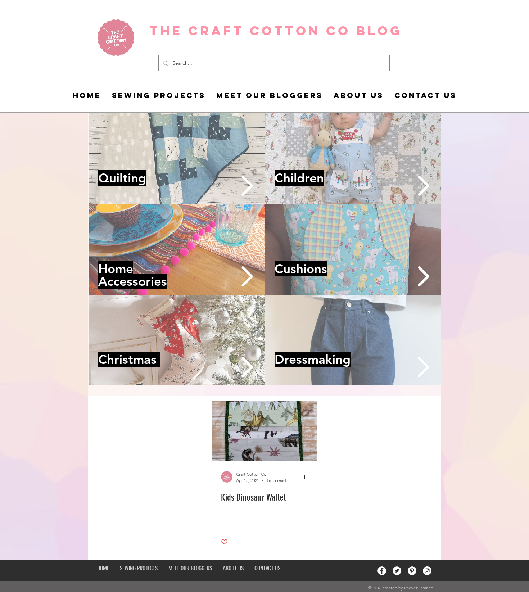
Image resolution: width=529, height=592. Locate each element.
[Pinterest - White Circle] (412, 570)
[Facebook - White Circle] (381, 570)
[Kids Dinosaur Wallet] (264, 431)
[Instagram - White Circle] (427, 570)
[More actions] (307, 477)
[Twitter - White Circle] (397, 570)
